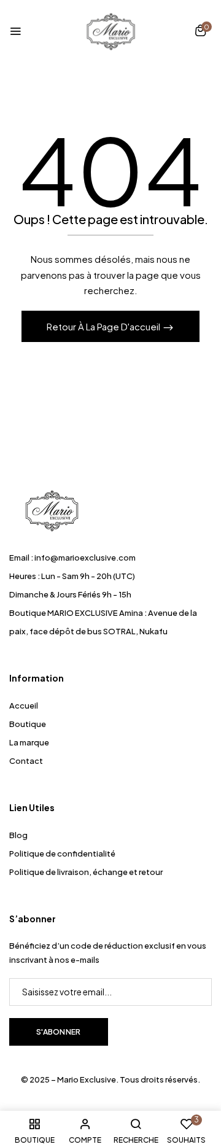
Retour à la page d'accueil (104, 326)
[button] (200, 31)
